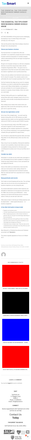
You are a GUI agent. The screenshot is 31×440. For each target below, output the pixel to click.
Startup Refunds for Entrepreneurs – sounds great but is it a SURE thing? (16, 342)
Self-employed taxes (16, 245)
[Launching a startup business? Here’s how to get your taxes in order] (15, 303)
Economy (3, 245)
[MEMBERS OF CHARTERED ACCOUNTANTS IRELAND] (23, 432)
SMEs (22, 245)
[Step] (9, 432)
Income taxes (8, 245)
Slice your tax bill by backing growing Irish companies (16, 369)
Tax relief (27, 246)
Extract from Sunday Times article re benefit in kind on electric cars (16, 288)
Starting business (4, 246)
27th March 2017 (9, 29)
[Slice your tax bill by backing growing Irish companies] (15, 357)
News (16, 29)
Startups (17, 246)
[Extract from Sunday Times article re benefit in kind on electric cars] (15, 276)
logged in (10, 383)
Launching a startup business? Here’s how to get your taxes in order (16, 315)
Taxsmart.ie (12, 232)
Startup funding (12, 246)
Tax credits (22, 246)
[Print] (8, 32)
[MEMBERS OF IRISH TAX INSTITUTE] (16, 437)
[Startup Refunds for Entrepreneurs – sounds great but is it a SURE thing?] (15, 330)
